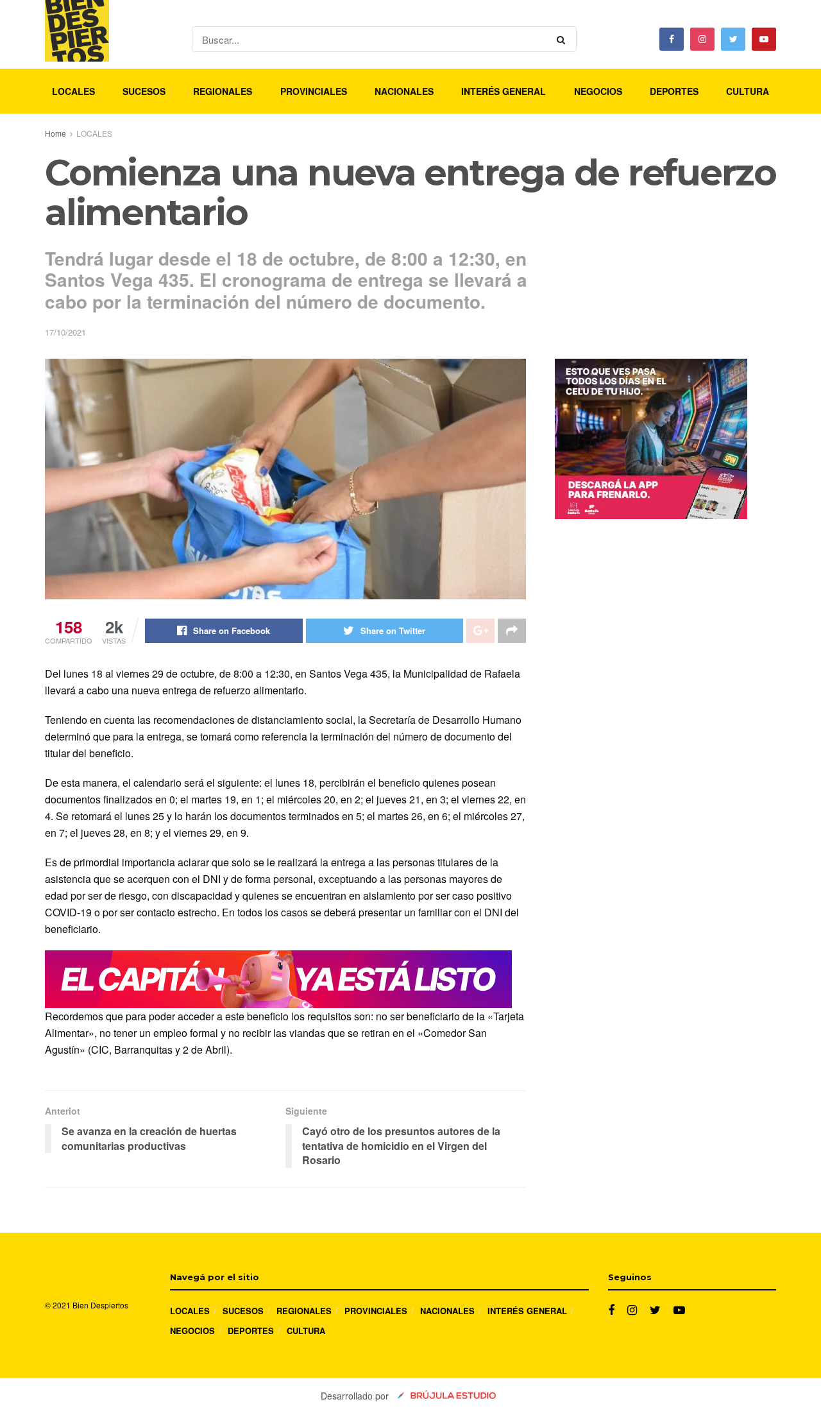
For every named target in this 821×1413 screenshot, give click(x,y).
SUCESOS (144, 91)
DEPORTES (674, 91)
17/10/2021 (65, 332)
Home (55, 133)
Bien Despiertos (100, 1304)
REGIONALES (222, 91)
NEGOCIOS (598, 91)
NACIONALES (404, 91)
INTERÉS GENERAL (503, 91)
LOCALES (73, 91)
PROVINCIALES (313, 91)
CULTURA (747, 91)
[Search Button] (563, 39)
